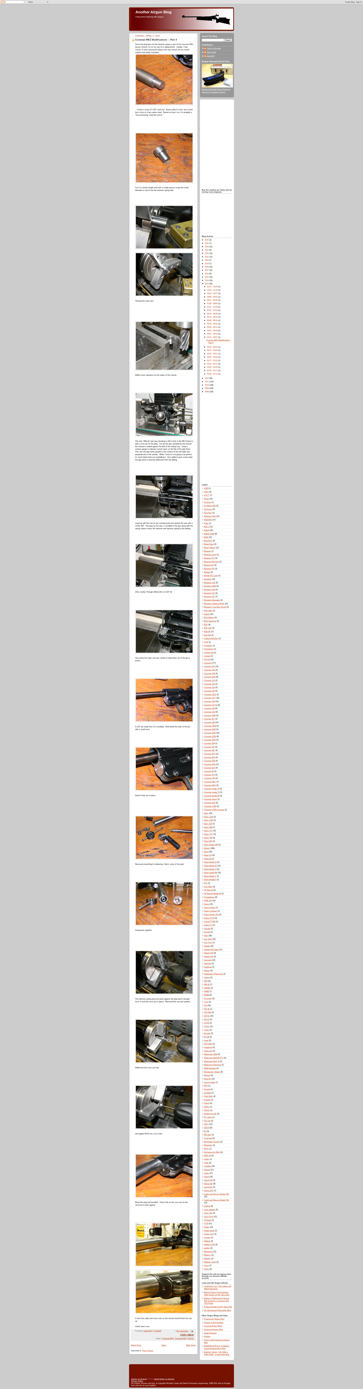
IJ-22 (206, 1002)
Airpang (207, 1337)
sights (206, 1173)
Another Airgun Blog (153, 12)
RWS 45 (207, 1156)
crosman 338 (209, 743)
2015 (207, 277)
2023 (207, 250)
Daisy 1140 (208, 817)
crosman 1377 (210, 698)
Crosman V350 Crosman (214, 810)
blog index (208, 611)
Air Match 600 (210, 506)
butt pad (207, 635)
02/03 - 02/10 (212, 367)
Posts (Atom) (147, 1351)
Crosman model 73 (212, 792)
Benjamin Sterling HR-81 (214, 604)
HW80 (206, 991)
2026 (207, 240)
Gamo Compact (210, 911)
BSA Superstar (210, 621)
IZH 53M (207, 1012)
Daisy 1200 (208, 820)
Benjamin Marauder (212, 600)
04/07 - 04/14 (212, 334)
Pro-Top (207, 1121)
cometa (207, 656)
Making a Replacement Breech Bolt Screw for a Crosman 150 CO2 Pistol (216, 1300)
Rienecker (208, 1145)
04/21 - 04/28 (212, 331)
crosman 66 (209, 771)
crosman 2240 (210, 733)
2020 (207, 260)
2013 (207, 284)
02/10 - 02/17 (212, 364)
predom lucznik (210, 1114)
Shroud (207, 1170)
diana (206, 852)
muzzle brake (209, 1082)
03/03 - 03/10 (212, 357)
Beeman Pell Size (211, 562)
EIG (205, 883)
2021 (207, 257)
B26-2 (206, 527)
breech (207, 614)
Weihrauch (208, 1252)
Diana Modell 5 (210, 880)
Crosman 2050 (210, 726)
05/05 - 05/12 (212, 327)
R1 (205, 1131)
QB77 (206, 1124)
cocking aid (208, 653)
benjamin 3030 (210, 586)
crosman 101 (209, 667)
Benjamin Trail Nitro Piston (215, 607)
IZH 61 (207, 1016)
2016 (207, 274)
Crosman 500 (209, 761)
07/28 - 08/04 (212, 304)
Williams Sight (210, 1262)
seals (206, 1163)
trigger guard (209, 1231)
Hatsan (207, 971)
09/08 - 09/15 (212, 297)
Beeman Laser (210, 555)
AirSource (208, 509)
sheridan (207, 1166)
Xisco (206, 1266)
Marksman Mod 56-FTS (213, 1058)
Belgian (207, 572)
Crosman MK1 (168, 1339)
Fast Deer (208, 887)
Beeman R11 (209, 569)
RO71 (206, 1149)
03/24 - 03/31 (212, 347)
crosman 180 (209, 722)
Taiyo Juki (208, 1213)
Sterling (207, 1206)
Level (206, 1041)
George (207, 932)
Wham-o (207, 1255)
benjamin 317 (209, 597)
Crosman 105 (209, 670)
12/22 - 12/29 (212, 287)
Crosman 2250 (210, 737)
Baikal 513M (209, 534)
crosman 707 (209, 775)
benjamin (207, 579)
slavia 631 (208, 1187)
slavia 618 (208, 1180)
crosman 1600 (210, 716)
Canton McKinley (211, 639)
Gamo (206, 904)
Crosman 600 (209, 764)
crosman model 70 (211, 789)
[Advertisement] (217, 144)
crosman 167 (209, 719)
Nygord (207, 1089)
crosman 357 (209, 747)
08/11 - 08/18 (212, 300)
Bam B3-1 (208, 541)
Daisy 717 (208, 831)
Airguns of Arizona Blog (213, 1323)
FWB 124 (208, 901)
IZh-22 (206, 1020)
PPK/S (207, 1110)
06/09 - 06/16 (212, 320)
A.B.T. (206, 495)
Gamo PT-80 (209, 918)
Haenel (207, 946)
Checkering (208, 649)
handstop (208, 967)
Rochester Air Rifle (211, 1152)
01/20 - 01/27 (212, 371)
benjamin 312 (209, 593)
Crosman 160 (209, 712)
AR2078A (208, 520)
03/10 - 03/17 (212, 354)
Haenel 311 (208, 957)
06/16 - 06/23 (212, 317)
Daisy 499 (208, 827)
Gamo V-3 (208, 925)
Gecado (207, 929)
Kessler (207, 1033)
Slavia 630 (208, 1184)
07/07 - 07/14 (212, 310)
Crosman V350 (210, 806)
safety (206, 1159)
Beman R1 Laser (211, 576)
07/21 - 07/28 (212, 307)
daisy (206, 813)
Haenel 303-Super (211, 950)
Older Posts (191, 1345)
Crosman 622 (209, 768)
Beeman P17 (209, 558)
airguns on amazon (139, 1379)
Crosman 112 (209, 681)
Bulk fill (207, 632)
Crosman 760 (209, 778)
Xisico (206, 1269)
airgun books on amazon (164, 1379)
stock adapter (209, 1210)
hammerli (208, 960)
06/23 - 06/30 (212, 314)
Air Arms (207, 502)
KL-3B (206, 1037)
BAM (206, 537)
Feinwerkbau (209, 897)
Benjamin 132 (209, 583)
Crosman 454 (209, 757)
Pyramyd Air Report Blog (214, 1319)
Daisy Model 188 (211, 845)
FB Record (208, 890)
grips (206, 936)
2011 (207, 382)
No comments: (183, 1331)
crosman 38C (209, 750)
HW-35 (207, 985)
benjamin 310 (209, 590)
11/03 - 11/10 (212, 290)
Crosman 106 (209, 674)
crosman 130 (209, 691)
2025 (207, 243)
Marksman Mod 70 (211, 1061)
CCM (206, 642)
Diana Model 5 (210, 869)
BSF (206, 625)
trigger (206, 1227)
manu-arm (208, 1051)
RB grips (207, 1135)
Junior (206, 1030)
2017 (207, 270)
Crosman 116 (209, 684)
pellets (206, 1107)
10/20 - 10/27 (212, 293)
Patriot (206, 1103)
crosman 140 (209, 702)
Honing (207, 978)
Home (163, 1345)
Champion (208, 646)
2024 (207, 247)
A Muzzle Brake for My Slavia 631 (218, 1307)
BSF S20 (208, 628)
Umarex (207, 1238)
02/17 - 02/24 (212, 361)
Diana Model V (210, 876)
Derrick (191, 1339)
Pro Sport (208, 1117)
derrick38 (210, 56)
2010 (207, 385)
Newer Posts (136, 1345)
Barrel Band (209, 544)
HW (205, 981)
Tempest (207, 1220)
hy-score (207, 999)
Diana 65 (207, 859)
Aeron (206, 499)
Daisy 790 (208, 838)
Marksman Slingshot (212, 1065)
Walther (207, 1241)
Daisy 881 (208, 841)
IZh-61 (206, 1026)
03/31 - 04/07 (212, 337)
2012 (207, 378)
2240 (206, 488)
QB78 (206, 1128)
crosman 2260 (210, 740)
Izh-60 (206, 1023)
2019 (207, 264)
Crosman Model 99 (212, 796)
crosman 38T (209, 754)
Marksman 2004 (210, 1054)
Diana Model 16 (210, 862)
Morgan (207, 1075)
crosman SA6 (209, 803)
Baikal (206, 530)
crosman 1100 (210, 677)
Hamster (207, 964)
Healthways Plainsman (213, 974)
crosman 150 (209, 708)
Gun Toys (208, 943)
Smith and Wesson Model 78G (216, 1194)
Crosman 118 (209, 687)
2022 (207, 253)
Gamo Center (209, 908)
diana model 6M (210, 873)
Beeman (207, 551)
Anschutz (208, 513)
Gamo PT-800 (209, 922)
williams (207, 1259)
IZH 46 (207, 1009)
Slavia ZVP (208, 1191)
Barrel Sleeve (209, 548)
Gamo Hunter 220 (211, 915)
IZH (205, 1005)
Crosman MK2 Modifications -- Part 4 (156, 39)
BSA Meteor (209, 618)
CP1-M (207, 660)
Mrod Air (207, 1079)
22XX (206, 492)
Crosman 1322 (210, 695)
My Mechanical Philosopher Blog (217, 1310)
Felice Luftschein (214, 48)
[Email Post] (191, 1331)
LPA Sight (208, 1044)
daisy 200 (208, 824)
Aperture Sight (210, 516)
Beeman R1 (209, 565)
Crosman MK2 (181, 1339)
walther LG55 (209, 1245)
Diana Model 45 (210, 866)
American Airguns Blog (213, 1330)
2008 (207, 392)
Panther (207, 1100)
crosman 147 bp (210, 705)
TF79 (206, 1224)
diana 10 (207, 855)
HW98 (206, 995)
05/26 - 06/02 (212, 324)
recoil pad (208, 1138)
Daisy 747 (208, 834)
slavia (206, 1177)
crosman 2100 (210, 729)
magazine (208, 1047)
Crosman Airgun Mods (213, 1326)
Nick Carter (211, 52)
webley (207, 1248)
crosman (207, 663)
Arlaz (206, 523)
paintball (207, 1093)
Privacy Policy (137, 1381)
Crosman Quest (210, 799)
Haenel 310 (208, 953)
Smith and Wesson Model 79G (216, 1200)
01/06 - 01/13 (212, 374)
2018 (207, 267)
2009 (207, 388)
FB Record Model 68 (212, 894)
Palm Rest (208, 1096)
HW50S (207, 988)
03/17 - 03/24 (212, 350)
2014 (207, 280)
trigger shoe (209, 1234)
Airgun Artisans (210, 1333)
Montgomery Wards (212, 1072)
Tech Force (208, 1217)
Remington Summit (212, 1142)
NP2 (206, 1086)
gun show (208, 939)
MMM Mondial (210, 1068)
